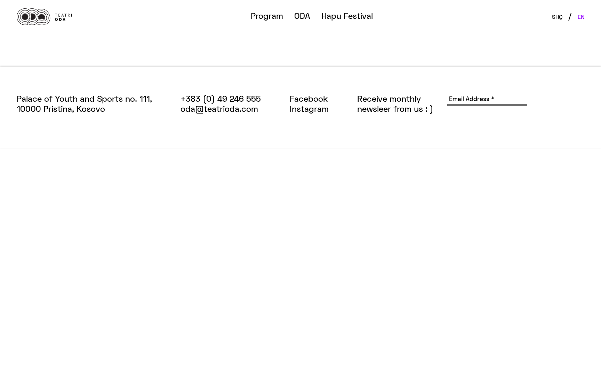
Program (267, 17)
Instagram (309, 110)
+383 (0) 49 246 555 (221, 99)
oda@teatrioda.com (219, 110)
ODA (302, 17)
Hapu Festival (347, 17)
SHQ (557, 17)
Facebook (309, 99)
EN (581, 17)
